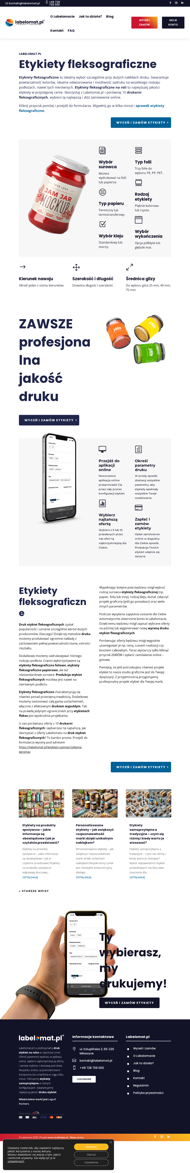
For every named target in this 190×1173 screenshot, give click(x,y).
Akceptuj (91, 1147)
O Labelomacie (62, 16)
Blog (110, 16)
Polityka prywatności (148, 1093)
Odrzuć (91, 1154)
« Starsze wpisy (34, 891)
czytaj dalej (30, 877)
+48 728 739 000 (92, 1068)
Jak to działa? (90, 16)
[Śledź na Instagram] (176, 3)
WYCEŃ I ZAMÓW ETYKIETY (129, 1003)
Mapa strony (76, 1137)
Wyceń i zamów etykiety (141, 122)
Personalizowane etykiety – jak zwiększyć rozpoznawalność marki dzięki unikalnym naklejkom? (95, 834)
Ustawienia (91, 1162)
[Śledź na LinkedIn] (182, 3)
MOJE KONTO (173, 22)
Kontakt (57, 30)
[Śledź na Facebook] (170, 3)
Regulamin (141, 1085)
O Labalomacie (144, 1056)
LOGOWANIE (84, 1079)
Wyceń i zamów (144, 1048)
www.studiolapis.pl (58, 1137)
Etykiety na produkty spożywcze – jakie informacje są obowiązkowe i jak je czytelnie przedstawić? (40, 834)
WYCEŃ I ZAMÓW (144, 22)
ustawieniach (16, 1161)
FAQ (71, 30)
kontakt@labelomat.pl (24, 3)
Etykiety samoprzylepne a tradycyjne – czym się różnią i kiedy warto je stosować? (147, 834)
